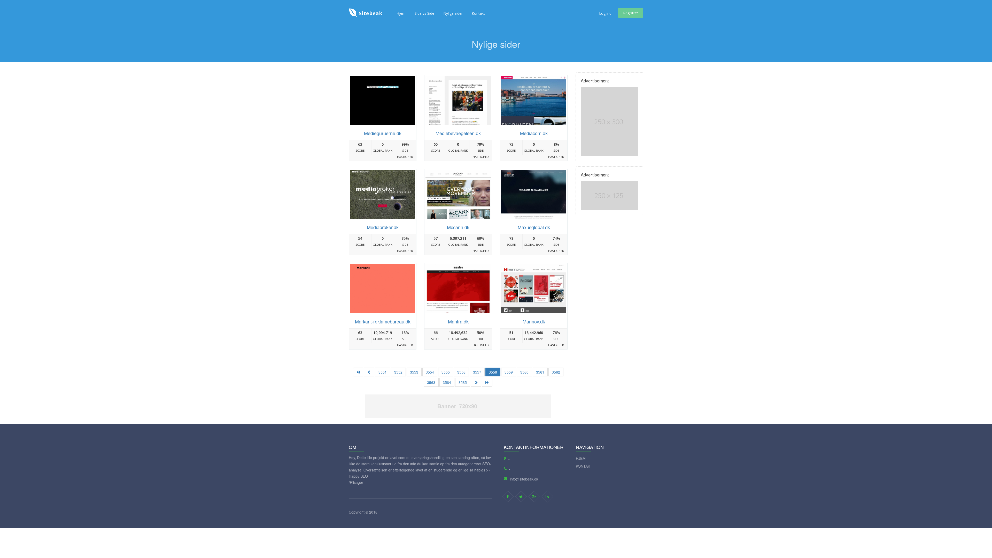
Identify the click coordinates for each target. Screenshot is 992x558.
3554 (430, 372)
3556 (461, 372)
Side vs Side (424, 13)
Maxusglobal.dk (534, 227)
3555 (445, 372)
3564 (447, 382)
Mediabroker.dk (383, 227)
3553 (414, 372)
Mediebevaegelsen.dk (458, 133)
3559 (509, 372)
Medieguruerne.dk (382, 133)
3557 (477, 372)
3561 (540, 372)
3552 (398, 372)
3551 (382, 372)
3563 (431, 382)
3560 (524, 372)
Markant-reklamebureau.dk (382, 321)
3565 (463, 382)
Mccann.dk (458, 227)
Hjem (401, 13)
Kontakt (478, 13)
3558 (493, 372)
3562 (556, 372)
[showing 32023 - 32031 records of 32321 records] (476, 382)
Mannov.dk (534, 321)
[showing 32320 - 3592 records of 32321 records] (487, 382)
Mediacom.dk (534, 133)
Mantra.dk (458, 321)
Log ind (605, 13)
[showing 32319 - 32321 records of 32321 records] (369, 372)
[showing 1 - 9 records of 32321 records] (358, 372)
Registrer (630, 12)
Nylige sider (453, 13)
